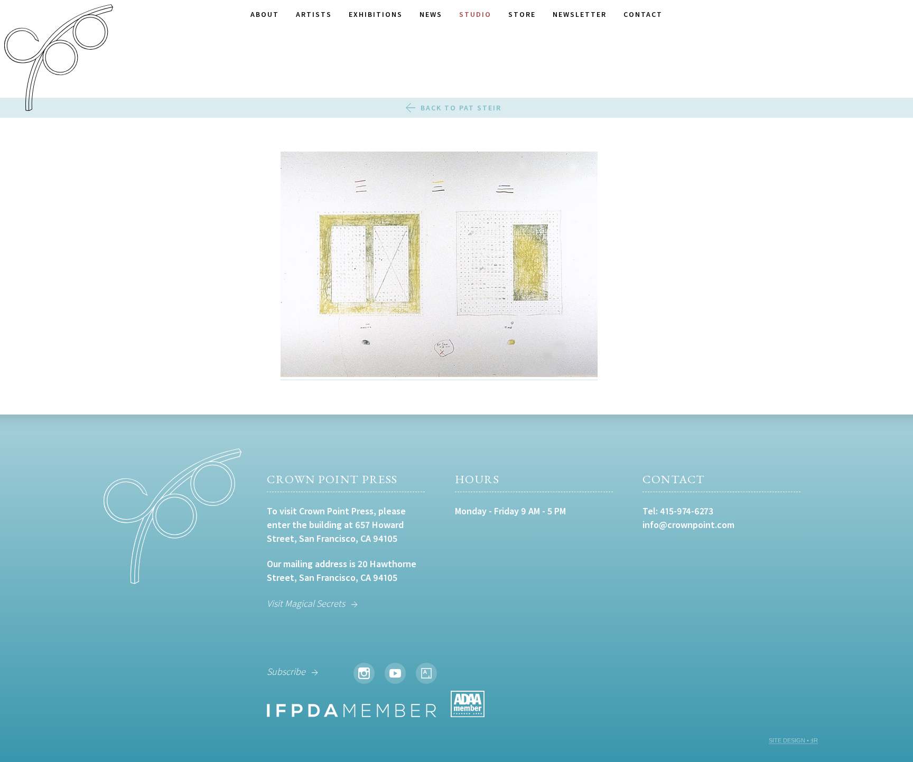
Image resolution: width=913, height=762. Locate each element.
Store (522, 14)
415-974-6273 (686, 511)
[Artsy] (426, 673)
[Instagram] (364, 673)
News (431, 14)
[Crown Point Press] (58, 59)
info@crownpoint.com (688, 525)
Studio (475, 14)
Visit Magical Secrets (306, 603)
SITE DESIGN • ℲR (793, 740)
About (264, 14)
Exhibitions (376, 14)
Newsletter (580, 14)
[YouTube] (395, 673)
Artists (314, 14)
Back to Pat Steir (461, 107)
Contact (643, 14)
